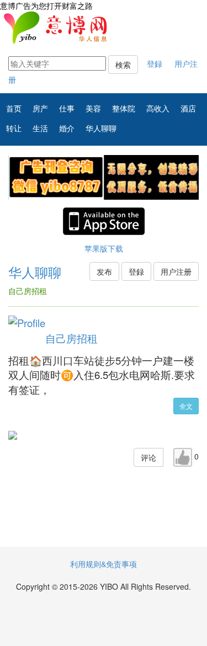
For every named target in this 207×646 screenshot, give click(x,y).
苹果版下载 (103, 248)
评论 (148, 457)
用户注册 (176, 271)
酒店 (188, 108)
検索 (123, 64)
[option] (56, 177)
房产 (40, 108)
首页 (14, 108)
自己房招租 (71, 338)
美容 (93, 108)
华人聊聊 (101, 128)
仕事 (67, 108)
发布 (104, 271)
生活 (40, 128)
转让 (14, 128)
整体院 (123, 108)
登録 (154, 63)
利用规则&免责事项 (103, 563)
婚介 (67, 128)
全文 (186, 405)
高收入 (157, 108)
